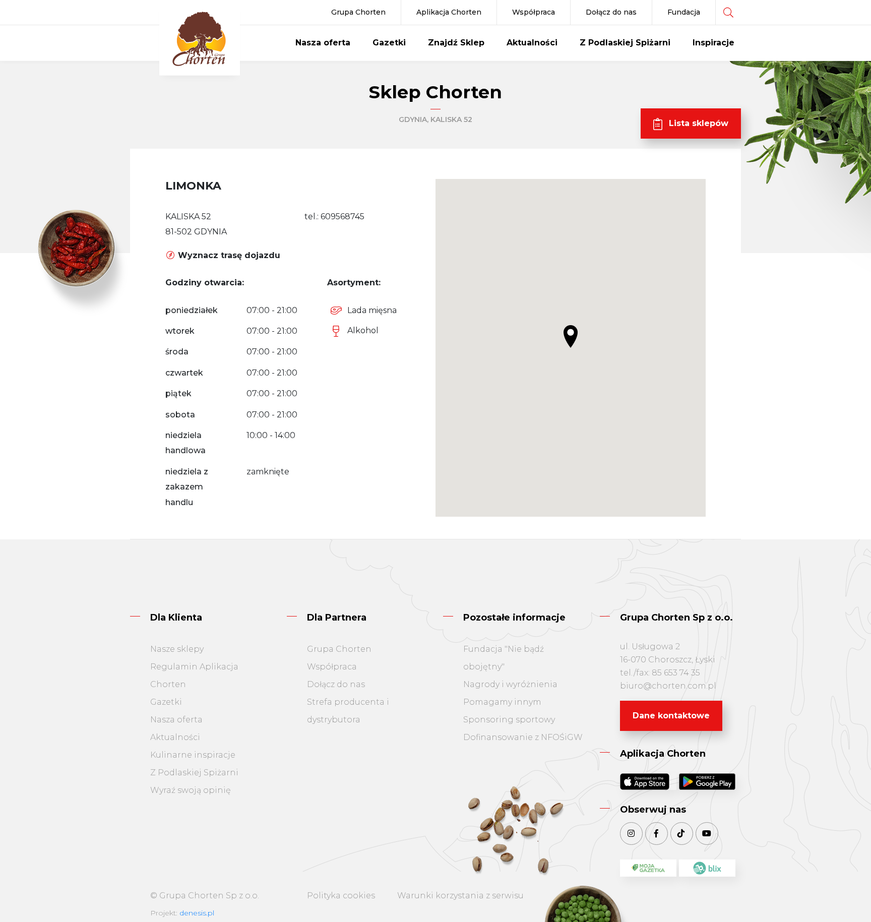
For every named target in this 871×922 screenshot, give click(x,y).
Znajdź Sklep (456, 42)
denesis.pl (196, 912)
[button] (571, 336)
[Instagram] (631, 833)
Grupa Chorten (358, 12)
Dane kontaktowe (671, 715)
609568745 (342, 216)
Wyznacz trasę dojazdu (227, 255)
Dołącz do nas (611, 12)
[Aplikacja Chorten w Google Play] (707, 781)
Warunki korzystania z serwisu (460, 895)
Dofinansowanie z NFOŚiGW (523, 737)
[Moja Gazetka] (648, 868)
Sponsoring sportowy (509, 719)
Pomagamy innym (502, 702)
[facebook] (656, 833)
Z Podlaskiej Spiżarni (625, 42)
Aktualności (532, 42)
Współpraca (533, 12)
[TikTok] (681, 833)
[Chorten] (199, 40)
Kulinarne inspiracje (192, 755)
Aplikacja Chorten (448, 12)
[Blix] (707, 868)
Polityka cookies (341, 895)
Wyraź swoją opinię (190, 790)
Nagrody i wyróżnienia (510, 684)
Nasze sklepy (177, 649)
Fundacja (683, 12)
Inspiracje (713, 42)
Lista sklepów (697, 123)
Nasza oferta (322, 42)
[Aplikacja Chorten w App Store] (648, 781)
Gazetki (389, 42)
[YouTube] (707, 833)
